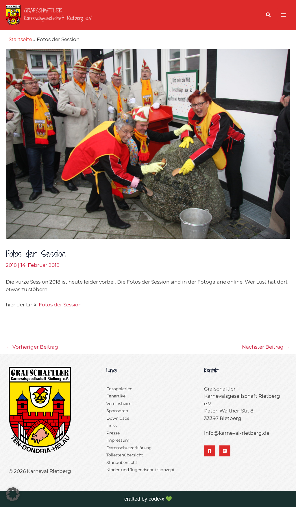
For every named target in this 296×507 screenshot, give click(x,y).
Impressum (118, 440)
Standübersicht (121, 462)
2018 (11, 265)
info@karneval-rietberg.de (236, 433)
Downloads (117, 418)
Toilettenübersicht (124, 455)
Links (111, 425)
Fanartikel (116, 396)
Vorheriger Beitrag (32, 347)
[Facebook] (209, 450)
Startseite (20, 39)
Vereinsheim (119, 403)
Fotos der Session (60, 305)
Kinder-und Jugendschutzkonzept (140, 469)
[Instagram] (224, 450)
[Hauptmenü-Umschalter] (284, 15)
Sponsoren (117, 410)
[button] (268, 15)
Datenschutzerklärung (129, 447)
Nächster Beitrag (266, 347)
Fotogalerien (119, 388)
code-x (156, 499)
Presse (113, 433)
